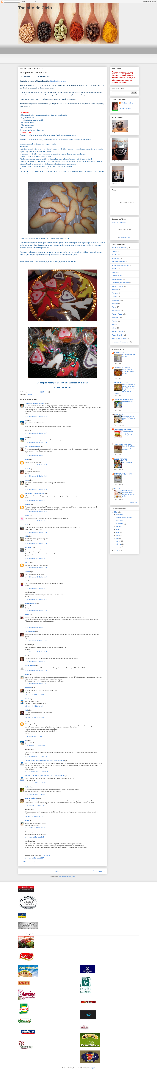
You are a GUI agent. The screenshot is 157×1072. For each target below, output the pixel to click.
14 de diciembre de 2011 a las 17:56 (36, 543)
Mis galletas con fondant (124, 517)
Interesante (116, 300)
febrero (118, 544)
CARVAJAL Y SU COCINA (123, 474)
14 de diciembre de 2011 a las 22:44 (36, 588)
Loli (26, 581)
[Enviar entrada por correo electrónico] (48, 392)
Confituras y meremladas (120, 282)
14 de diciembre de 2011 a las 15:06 (36, 465)
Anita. (27, 480)
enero (118, 547)
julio (117, 529)
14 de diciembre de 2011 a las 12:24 (36, 416)
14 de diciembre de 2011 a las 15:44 (36, 489)
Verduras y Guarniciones (120, 342)
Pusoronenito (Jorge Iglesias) (34, 403)
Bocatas (114, 269)
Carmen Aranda (30, 665)
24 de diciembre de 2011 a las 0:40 (35, 683)
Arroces (114, 251)
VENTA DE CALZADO (119, 338)
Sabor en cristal (119, 414)
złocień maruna (45, 855)
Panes (114, 307)
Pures (114, 324)
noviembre (120, 521)
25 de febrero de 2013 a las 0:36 (35, 794)
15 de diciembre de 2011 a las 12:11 (36, 627)
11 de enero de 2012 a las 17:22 (35, 736)
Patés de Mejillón (127, 401)
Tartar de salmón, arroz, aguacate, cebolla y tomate (127, 433)
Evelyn (27, 515)
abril (117, 538)
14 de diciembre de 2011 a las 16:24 (36, 511)
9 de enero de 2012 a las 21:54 (34, 717)
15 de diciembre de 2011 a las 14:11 (36, 641)
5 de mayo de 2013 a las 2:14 (34, 816)
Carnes (114, 272)
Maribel (27, 469)
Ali (26, 420)
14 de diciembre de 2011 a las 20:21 (36, 558)
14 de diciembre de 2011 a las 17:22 (36, 532)
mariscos (115, 303)
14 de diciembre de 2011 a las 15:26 (36, 476)
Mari (26, 710)
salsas (114, 328)
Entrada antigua (99, 871)
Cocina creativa (117, 279)
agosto (118, 526)
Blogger (92, 1068)
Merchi (27, 614)
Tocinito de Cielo (35, 8)
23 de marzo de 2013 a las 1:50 (34, 805)
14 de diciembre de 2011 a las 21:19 (36, 567)
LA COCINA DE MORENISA (123, 399)
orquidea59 (28, 547)
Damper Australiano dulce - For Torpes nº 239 (128, 418)
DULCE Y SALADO (120, 459)
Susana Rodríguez (31, 798)
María (26, 525)
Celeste (27, 699)
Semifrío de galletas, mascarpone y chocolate (128, 448)
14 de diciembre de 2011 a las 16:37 (36, 521)
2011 (116, 512)
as (25, 721)
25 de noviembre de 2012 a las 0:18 (36, 756)
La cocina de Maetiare (122, 368)
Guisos (114, 296)
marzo (118, 541)
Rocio (27, 459)
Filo (26, 656)
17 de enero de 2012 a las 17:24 (35, 745)
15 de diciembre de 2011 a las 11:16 (36, 610)
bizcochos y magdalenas (120, 265)
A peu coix (28, 687)
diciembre (119, 514)
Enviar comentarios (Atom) (67, 876)
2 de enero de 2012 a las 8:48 (34, 706)
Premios (114, 321)
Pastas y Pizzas (117, 314)
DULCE (27, 562)
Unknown (28, 504)
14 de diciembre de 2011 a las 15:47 (36, 500)
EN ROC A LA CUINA (121, 382)
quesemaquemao (30, 603)
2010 (116, 550)
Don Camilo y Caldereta (32, 446)
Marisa (27, 787)
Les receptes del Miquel (122, 429)
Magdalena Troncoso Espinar (34, 493)
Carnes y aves (117, 275)
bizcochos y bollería (118, 261)
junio (118, 532)
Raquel (27, 674)
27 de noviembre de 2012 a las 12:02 (36, 772)
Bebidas (114, 255)
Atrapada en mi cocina (122, 489)
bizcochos (115, 258)
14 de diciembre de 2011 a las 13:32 (36, 455)
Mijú (26, 536)
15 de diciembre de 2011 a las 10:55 (36, 599)
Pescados (115, 317)
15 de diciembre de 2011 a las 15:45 (36, 652)
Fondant (29, 394)
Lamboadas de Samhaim (123, 444)
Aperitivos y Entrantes (119, 248)
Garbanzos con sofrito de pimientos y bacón (128, 371)
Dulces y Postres (117, 286)
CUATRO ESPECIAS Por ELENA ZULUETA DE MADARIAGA (44, 760)
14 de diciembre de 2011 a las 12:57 (36, 433)
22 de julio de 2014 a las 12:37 (34, 858)
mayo (118, 535)
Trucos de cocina (117, 335)
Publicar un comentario (30, 862)
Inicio (56, 871)
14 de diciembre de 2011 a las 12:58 (36, 442)
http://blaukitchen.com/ (58, 81)
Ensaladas (115, 289)
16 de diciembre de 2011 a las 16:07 (36, 661)
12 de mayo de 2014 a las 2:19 (34, 837)
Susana (27, 571)
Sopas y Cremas (117, 331)
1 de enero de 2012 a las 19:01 (34, 695)
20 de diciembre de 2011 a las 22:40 (36, 670)
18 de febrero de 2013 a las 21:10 (35, 783)
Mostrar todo (133, 502)
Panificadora (116, 310)
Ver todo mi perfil (125, 108)
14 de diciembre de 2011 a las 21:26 (36, 577)
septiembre (120, 524)
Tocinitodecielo (30, 631)
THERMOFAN (119, 353)
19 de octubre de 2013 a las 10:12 (35, 828)
